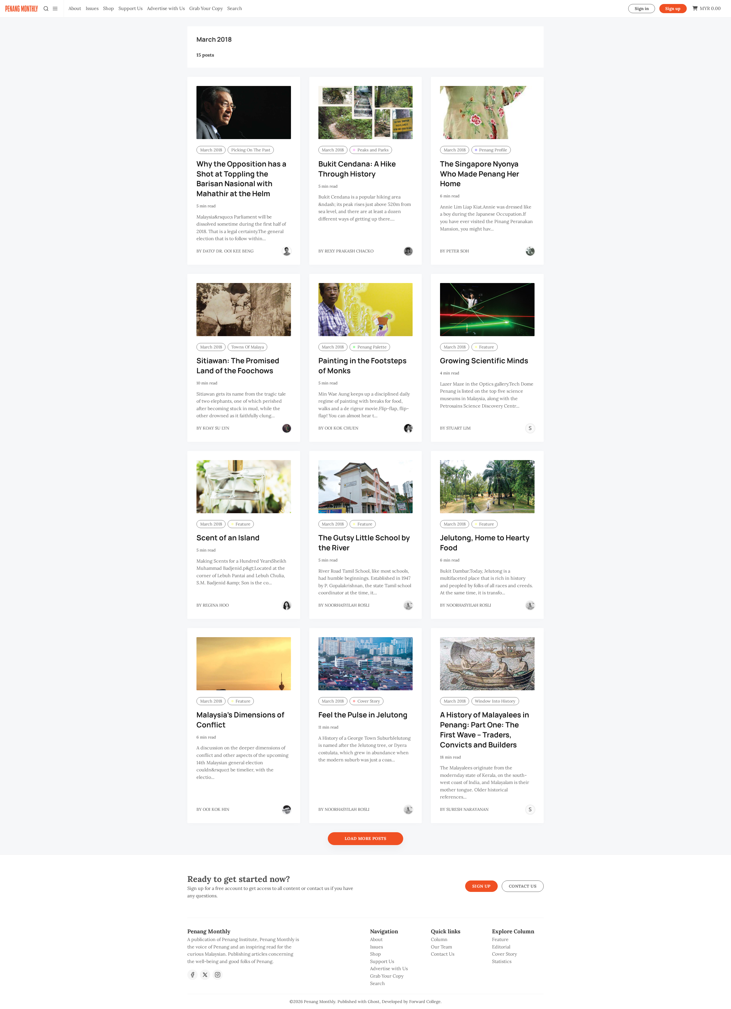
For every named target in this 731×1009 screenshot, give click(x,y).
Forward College (425, 1001)
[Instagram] (217, 975)
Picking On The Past (250, 150)
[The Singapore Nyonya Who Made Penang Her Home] (487, 112)
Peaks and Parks (373, 150)
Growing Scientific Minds (484, 361)
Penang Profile (493, 150)
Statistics (501, 961)
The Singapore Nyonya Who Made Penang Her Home (479, 174)
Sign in (642, 8)
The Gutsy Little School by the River (364, 543)
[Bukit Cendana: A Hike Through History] (365, 112)
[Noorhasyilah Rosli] (408, 605)
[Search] (46, 8)
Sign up (672, 8)
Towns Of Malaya (247, 347)
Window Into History (495, 701)
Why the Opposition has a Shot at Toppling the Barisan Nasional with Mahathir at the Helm (241, 178)
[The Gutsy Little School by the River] (365, 486)
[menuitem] (75, 8)
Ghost (373, 1001)
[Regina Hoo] (286, 605)
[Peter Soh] (530, 251)
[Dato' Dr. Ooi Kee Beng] (286, 251)
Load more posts (365, 838)
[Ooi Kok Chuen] (408, 428)
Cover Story (369, 701)
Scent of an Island (228, 538)
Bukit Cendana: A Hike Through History (357, 169)
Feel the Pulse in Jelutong (362, 715)
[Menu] (55, 8)
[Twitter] (205, 975)
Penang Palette (372, 347)
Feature (486, 347)
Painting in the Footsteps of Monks (362, 366)
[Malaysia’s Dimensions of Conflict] (243, 663)
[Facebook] (192, 975)
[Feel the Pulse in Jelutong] (365, 663)
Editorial (501, 947)
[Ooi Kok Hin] (286, 809)
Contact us (523, 886)
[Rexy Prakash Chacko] (408, 251)
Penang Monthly (319, 1001)
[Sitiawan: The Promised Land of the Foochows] (243, 309)
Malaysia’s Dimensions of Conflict (240, 720)
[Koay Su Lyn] (286, 428)
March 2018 (211, 150)
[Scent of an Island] (243, 486)
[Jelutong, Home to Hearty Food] (487, 486)
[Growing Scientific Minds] (487, 309)
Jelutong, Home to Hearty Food (484, 543)
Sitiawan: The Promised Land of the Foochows (237, 366)
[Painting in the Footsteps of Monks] (365, 309)
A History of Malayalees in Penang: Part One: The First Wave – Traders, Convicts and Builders (484, 729)
